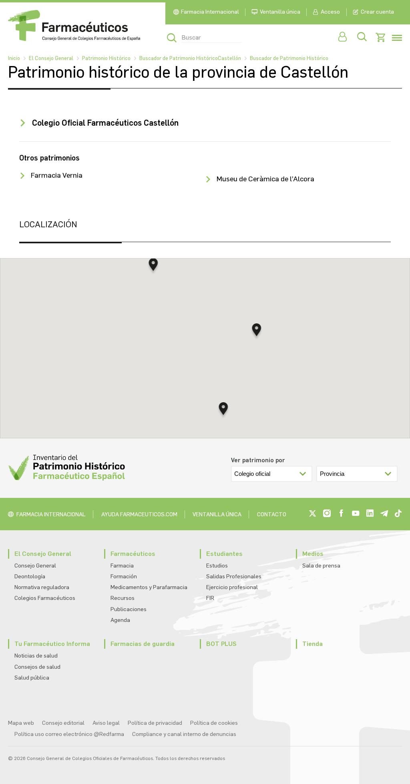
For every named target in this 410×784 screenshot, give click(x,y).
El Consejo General (51, 58)
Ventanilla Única (217, 514)
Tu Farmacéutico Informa (52, 644)
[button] (223, 410)
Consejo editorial (63, 723)
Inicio (14, 58)
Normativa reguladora (41, 587)
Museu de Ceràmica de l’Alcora (265, 178)
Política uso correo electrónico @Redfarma (69, 734)
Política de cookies (214, 723)
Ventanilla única (280, 11)
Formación (124, 576)
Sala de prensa (321, 565)
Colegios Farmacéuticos (44, 598)
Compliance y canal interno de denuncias (184, 734)
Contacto (271, 514)
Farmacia (122, 565)
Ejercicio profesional (232, 587)
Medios (313, 553)
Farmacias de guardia (143, 644)
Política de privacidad (155, 723)
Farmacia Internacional (210, 11)
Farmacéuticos (133, 553)
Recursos (123, 598)
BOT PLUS (221, 644)
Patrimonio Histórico (106, 58)
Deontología (29, 576)
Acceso (330, 11)
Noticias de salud (36, 655)
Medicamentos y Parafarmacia (149, 587)
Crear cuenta (377, 11)
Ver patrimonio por (258, 460)
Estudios (217, 565)
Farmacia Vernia (56, 175)
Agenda (120, 620)
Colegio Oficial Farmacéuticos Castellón (105, 123)
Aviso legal (106, 723)
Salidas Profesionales (233, 576)
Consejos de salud (37, 667)
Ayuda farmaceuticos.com (139, 514)
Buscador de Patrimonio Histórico (289, 58)
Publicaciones (129, 609)
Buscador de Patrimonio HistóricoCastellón (190, 58)
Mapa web (21, 723)
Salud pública (31, 677)
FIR (210, 598)
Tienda (312, 644)
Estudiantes (224, 553)
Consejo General (35, 565)
